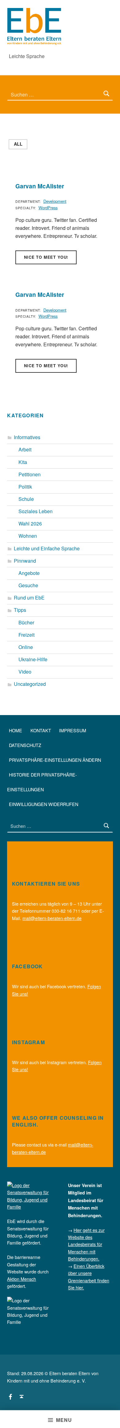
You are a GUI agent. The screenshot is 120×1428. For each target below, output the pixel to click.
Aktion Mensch (21, 1279)
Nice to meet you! (46, 257)
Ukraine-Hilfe (32, 659)
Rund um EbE (29, 597)
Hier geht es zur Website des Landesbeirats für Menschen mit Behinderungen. (86, 1244)
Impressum (72, 730)
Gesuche (28, 585)
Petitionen (29, 474)
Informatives (27, 437)
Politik (25, 486)
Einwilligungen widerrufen (43, 804)
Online (25, 647)
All (18, 144)
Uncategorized (30, 683)
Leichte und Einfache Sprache (47, 548)
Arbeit (24, 449)
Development (54, 201)
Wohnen (27, 535)
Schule (26, 498)
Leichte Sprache (27, 56)
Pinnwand (25, 560)
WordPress (48, 207)
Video (24, 671)
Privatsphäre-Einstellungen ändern (55, 760)
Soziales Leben (35, 511)
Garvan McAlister (39, 186)
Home (15, 730)
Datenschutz (25, 745)
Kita (22, 462)
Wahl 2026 (30, 523)
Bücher (26, 622)
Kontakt (40, 730)
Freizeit (26, 634)
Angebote (29, 572)
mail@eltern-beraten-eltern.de (52, 918)
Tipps (20, 609)
